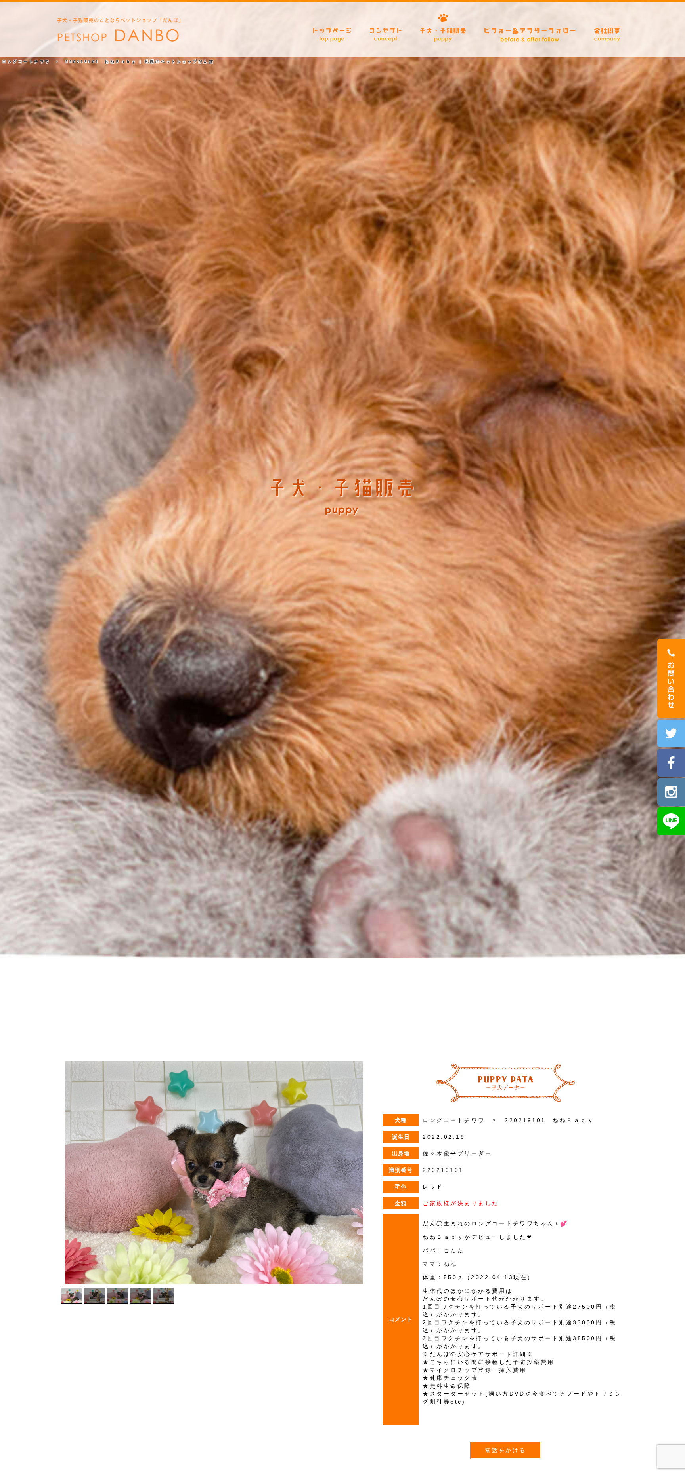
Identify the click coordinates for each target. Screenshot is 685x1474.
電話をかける (505, 1450)
